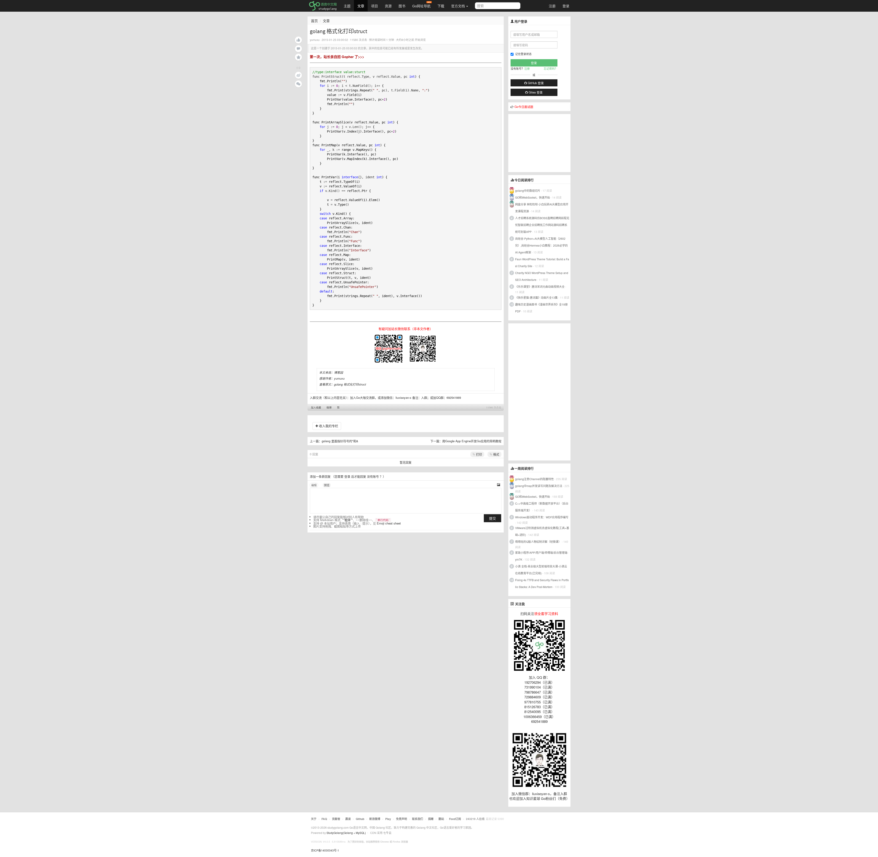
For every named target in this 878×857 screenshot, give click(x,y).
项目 (374, 5)
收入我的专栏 (328, 425)
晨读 (348, 819)
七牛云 (387, 833)
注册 (552, 5)
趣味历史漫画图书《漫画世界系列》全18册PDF (541, 307)
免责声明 (401, 819)
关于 (313, 819)
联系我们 (417, 819)
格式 (495, 454)
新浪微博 (374, 819)
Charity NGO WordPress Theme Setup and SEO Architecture (541, 276)
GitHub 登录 (535, 83)
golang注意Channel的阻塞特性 (534, 479)
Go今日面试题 (523, 106)
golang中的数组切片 (527, 190)
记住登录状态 (523, 54)
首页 (314, 20)
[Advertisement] (542, 142)
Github (360, 819)
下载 (440, 5)
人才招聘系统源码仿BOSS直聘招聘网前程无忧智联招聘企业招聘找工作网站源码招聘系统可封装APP (542, 225)
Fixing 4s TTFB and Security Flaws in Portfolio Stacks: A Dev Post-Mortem (542, 583)
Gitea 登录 (535, 92)
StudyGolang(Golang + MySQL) (346, 833)
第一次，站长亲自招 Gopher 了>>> (337, 56)
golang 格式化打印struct (350, 384)
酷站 (441, 819)
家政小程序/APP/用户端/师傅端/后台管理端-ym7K (541, 556)
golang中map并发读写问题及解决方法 (538, 486)
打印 (478, 454)
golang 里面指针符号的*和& (340, 441)
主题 (347, 5)
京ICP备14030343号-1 (325, 850)
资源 (388, 5)
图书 (402, 5)
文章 (360, 5)
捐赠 (431, 819)
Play (388, 819)
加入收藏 (316, 407)
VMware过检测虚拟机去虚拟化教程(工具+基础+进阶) (542, 531)
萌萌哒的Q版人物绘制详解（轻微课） (538, 541)
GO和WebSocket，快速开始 (532, 197)
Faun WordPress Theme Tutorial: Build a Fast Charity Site (542, 262)
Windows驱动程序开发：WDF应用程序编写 (541, 517)
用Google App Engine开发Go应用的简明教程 (471, 441)
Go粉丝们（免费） (555, 798)
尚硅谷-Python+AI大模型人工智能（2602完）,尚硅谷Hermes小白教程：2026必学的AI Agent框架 (541, 245)
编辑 (314, 485)
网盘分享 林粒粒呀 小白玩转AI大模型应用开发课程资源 (541, 207)
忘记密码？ (550, 68)
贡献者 (336, 819)
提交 (492, 518)
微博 (329, 407)
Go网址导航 (421, 5)
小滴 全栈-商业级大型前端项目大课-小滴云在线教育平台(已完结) (541, 569)
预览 (326, 485)
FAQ (324, 819)
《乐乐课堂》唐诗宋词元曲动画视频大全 (540, 286)
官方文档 (458, 5)
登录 (565, 5)
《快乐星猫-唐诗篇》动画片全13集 (536, 297)
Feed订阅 (455, 819)
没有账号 (373, 476)
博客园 (338, 372)
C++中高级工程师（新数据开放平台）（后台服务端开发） (541, 506)
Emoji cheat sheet (389, 523)
